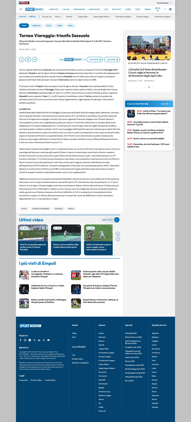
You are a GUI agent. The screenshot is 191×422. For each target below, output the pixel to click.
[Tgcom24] (24, 3)
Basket (101, 387)
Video (74, 333)
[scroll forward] (118, 239)
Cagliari (155, 341)
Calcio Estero (104, 364)
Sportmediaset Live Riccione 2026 (133, 342)
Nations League (105, 395)
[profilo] (170, 9)
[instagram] (25, 340)
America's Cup (104, 391)
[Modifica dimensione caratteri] (34, 59)
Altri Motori (103, 384)
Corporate (23, 380)
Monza (154, 380)
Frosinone (156, 352)
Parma (154, 387)
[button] (24, 25)
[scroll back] (118, 234)
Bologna (155, 337)
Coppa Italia (103, 349)
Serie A (101, 341)
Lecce (154, 372)
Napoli (154, 384)
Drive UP (102, 411)
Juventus (155, 364)
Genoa (154, 356)
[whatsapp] (29, 340)
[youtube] (48, 340)
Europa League (105, 356)
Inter (154, 360)
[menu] (20, 9)
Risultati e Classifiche (80, 363)
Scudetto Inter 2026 (133, 347)
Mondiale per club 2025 (134, 365)
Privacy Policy (36, 380)
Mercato (102, 337)
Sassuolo (155, 395)
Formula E (103, 376)
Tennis (101, 399)
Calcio (101, 333)
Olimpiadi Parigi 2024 (134, 377)
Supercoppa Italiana (107, 368)
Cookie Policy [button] (50, 380)
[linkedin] (39, 340)
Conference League (106, 360)
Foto (74, 337)
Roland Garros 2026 (133, 337)
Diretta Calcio (77, 359)
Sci (100, 403)
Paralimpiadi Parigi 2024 (135, 373)
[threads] (43, 340)
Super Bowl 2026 (132, 357)
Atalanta (155, 333)
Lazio (154, 368)
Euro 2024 (129, 380)
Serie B (101, 345)
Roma (154, 391)
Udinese (155, 403)
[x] (34, 340)
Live (73, 355)
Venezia (155, 407)
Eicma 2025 (130, 361)
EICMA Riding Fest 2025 (135, 369)
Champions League (106, 352)
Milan (154, 376)
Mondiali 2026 (131, 333)
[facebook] (20, 340)
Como (154, 345)
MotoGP (102, 380)
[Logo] (34, 9)
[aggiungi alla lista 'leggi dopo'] (28, 59)
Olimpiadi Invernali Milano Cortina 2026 (133, 352)
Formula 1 (102, 372)
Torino (154, 399)
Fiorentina (156, 349)
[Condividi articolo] (21, 59)
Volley (101, 407)
